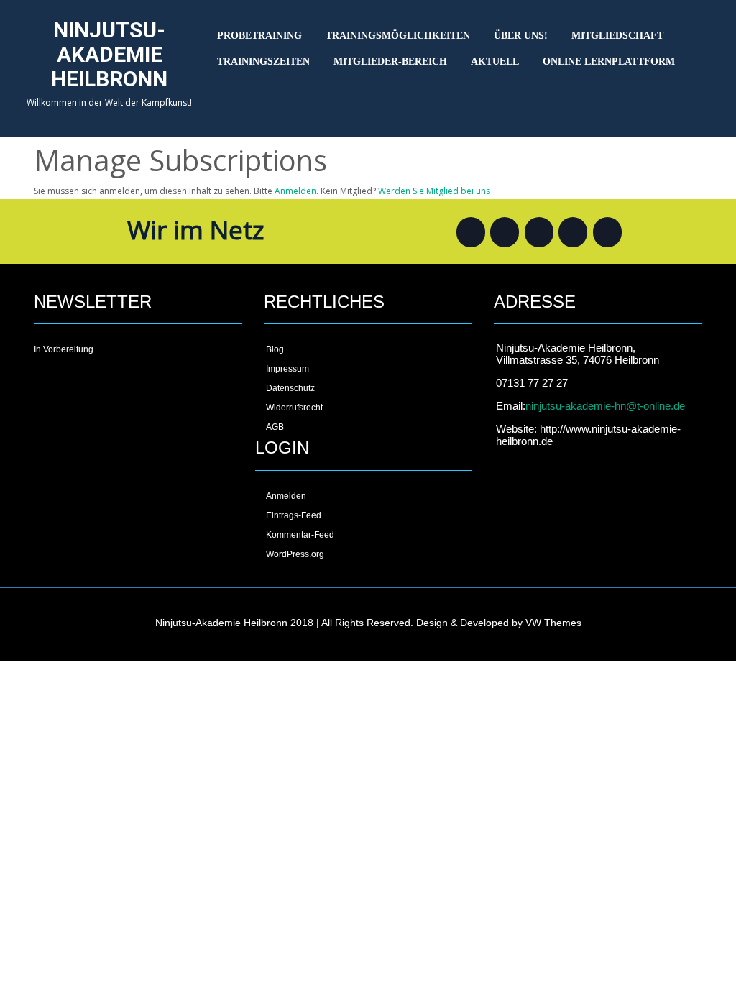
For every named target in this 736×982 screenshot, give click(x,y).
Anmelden (295, 191)
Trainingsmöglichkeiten (398, 35)
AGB (275, 427)
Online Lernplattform (609, 61)
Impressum (287, 369)
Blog (275, 349)
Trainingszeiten (263, 61)
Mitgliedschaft (617, 35)
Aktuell (495, 61)
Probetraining (259, 35)
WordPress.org (295, 554)
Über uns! (521, 35)
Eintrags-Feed (293, 515)
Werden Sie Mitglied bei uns (434, 191)
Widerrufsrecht (294, 408)
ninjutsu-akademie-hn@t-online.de (605, 406)
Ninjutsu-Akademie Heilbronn (109, 54)
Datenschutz (290, 388)
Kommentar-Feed (300, 535)
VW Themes (552, 622)
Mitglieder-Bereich (390, 61)
